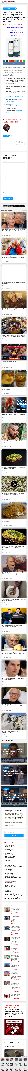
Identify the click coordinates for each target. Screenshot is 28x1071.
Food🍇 (12, 818)
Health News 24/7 (8, 870)
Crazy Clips (6, 890)
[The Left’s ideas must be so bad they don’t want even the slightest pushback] (7, 965)
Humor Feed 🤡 (7, 817)
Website (4, 187)
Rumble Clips (18, 810)
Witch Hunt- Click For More (10, 8)
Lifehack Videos (8, 859)
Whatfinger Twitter (8, 885)
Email (4, 182)
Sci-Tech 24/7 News (8, 868)
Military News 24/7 (8, 849)
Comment (4, 161)
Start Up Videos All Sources (10, 874)
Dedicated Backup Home (9, 886)
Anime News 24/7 (8, 872)
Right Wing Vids (7, 891)
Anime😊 (8, 818)
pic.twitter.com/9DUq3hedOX (14, 96)
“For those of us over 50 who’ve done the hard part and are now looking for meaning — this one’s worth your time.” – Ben (13, 897)
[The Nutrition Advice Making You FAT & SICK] (7, 995)
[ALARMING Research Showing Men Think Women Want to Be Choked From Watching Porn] (7, 938)
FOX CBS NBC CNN (8, 848)
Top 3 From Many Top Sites (10, 893)
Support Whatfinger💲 (9, 820)
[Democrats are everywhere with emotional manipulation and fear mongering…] (7, 973)
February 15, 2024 (11, 101)
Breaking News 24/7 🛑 (9, 845)
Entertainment (7, 850)
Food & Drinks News (8, 873)
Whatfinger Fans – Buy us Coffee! (11, 894)
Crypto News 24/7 (8, 869)
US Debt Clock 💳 (17, 818)
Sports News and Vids (9, 857)
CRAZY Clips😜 (14, 812)
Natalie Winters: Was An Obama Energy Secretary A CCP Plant (16, 909)
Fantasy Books (7, 860)
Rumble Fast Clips (8, 846)
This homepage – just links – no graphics (13, 866)
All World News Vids (8, 854)
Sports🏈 (12, 814)
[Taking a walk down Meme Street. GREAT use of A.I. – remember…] (14, 774)
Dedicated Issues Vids (9, 876)
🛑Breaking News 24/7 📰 (10, 810)
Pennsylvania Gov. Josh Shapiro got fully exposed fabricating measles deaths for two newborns (15, 929)
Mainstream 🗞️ (8, 816)
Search (14, 835)
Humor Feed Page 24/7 (9, 865)
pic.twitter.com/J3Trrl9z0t (13, 106)
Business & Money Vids (9, 856)
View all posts (6, 135)
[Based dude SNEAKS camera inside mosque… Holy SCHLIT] (7, 948)
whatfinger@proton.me (11, 881)
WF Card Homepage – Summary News (12, 877)
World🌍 (16, 814)
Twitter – (13, 816)
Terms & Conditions (8, 883)
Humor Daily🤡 (14, 817)
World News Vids (8, 853)
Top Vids (6, 745)
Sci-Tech (19, 814)
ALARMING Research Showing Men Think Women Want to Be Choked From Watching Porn (15, 940)
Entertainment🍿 (16, 813)
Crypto (7, 814)
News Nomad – (12, 864)
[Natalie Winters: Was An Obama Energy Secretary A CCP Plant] (14, 752)
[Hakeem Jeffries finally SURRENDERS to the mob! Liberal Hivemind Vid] (7, 956)
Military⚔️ (10, 813)
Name (4, 177)
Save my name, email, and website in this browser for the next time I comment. (13, 194)
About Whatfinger (8, 882)
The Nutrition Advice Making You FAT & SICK (15, 996)
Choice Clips (7, 852)
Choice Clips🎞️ (7, 812)
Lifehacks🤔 (19, 816)
